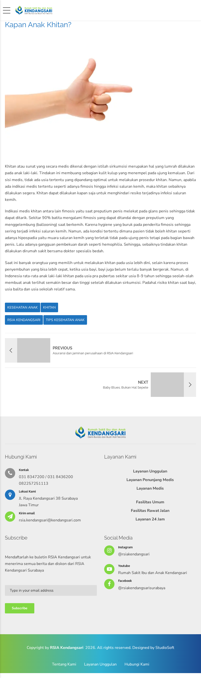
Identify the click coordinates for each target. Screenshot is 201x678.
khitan (49, 307)
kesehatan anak (22, 307)
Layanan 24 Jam (150, 519)
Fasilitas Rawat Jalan (150, 510)
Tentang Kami (64, 664)
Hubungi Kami (137, 664)
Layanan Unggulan (150, 471)
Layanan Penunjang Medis (150, 480)
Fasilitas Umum (150, 502)
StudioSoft (164, 647)
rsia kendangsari (23, 320)
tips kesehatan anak (65, 320)
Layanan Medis (150, 488)
